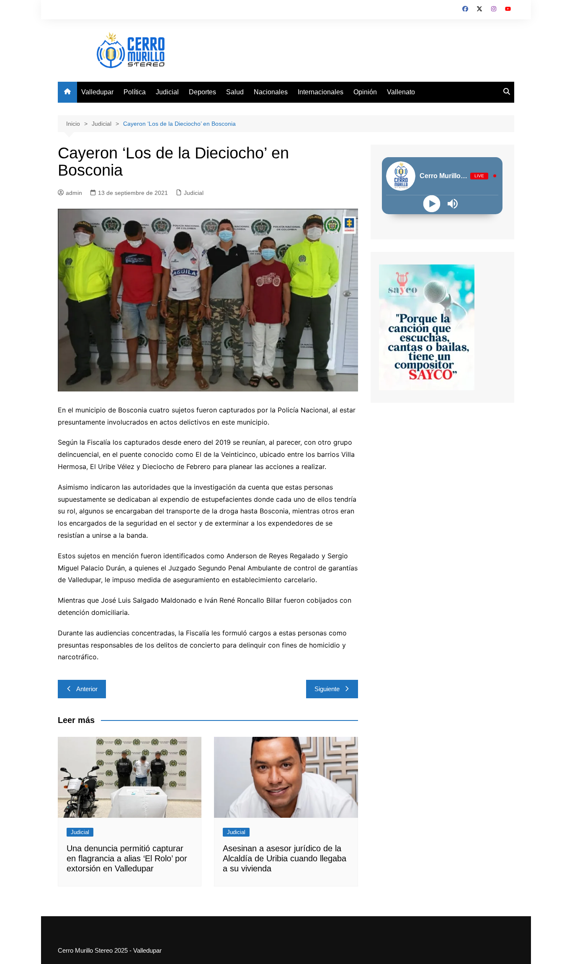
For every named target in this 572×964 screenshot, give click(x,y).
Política (135, 92)
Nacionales (271, 92)
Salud (235, 92)
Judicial (167, 92)
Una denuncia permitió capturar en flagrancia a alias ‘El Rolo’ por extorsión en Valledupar (127, 858)
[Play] (432, 203)
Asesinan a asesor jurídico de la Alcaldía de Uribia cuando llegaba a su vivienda (284, 858)
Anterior (87, 688)
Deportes (202, 92)
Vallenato (401, 92)
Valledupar (97, 92)
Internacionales (320, 92)
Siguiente (327, 688)
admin (74, 192)
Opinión (365, 92)
